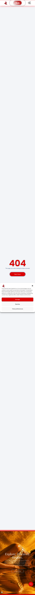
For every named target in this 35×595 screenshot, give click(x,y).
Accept (17, 299)
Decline (17, 304)
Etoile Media (17, 571)
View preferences (17, 309)
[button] (32, 286)
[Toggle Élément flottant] (31, 584)
